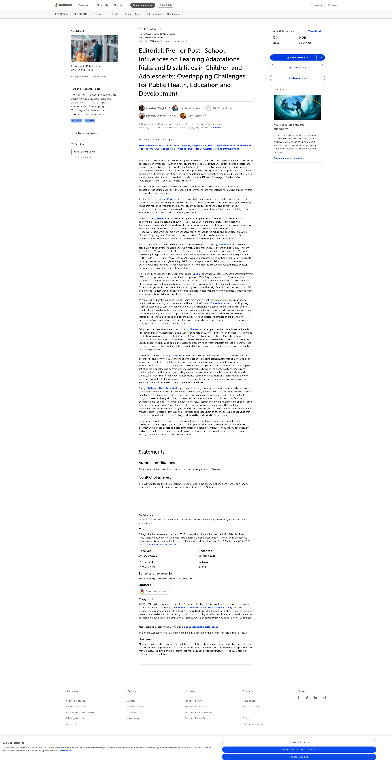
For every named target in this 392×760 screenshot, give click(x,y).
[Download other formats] (320, 57)
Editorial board (154, 14)
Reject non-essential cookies (299, 749)
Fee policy (71, 724)
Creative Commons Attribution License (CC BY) (204, 607)
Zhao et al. (196, 329)
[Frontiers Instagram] (324, 697)
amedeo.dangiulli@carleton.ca (200, 626)
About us (83, 5)
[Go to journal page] (94, 48)
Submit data (166, 5)
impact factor (79, 76)
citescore (99, 76)
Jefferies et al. (172, 199)
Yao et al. (224, 244)
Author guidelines (75, 700)
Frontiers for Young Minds (199, 712)
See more (215, 127)
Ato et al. (162, 218)
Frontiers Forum (193, 700)
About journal (174, 14)
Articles (115, 14)
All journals (102, 5)
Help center (249, 700)
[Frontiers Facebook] (298, 697)
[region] (196, 748)
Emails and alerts (252, 706)
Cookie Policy (65, 751)
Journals (131, 712)
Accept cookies (299, 756)
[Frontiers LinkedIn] (315, 697)
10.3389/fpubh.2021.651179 (160, 544)
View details (315, 31)
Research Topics (133, 14)
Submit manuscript (143, 5)
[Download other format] (282, 287)
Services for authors (77, 706)
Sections (98, 14)
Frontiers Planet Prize (196, 718)
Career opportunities (254, 724)
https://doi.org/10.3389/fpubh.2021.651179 (173, 41)
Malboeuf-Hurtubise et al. (162, 388)
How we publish (136, 718)
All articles (119, 5)
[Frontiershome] (64, 5)
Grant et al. (178, 355)
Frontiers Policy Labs (196, 706)
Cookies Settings (299, 742)
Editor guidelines (75, 718)
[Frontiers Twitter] (307, 697)
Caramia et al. (219, 303)
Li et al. (197, 273)
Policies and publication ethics (82, 712)
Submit (247, 718)
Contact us (249, 712)
